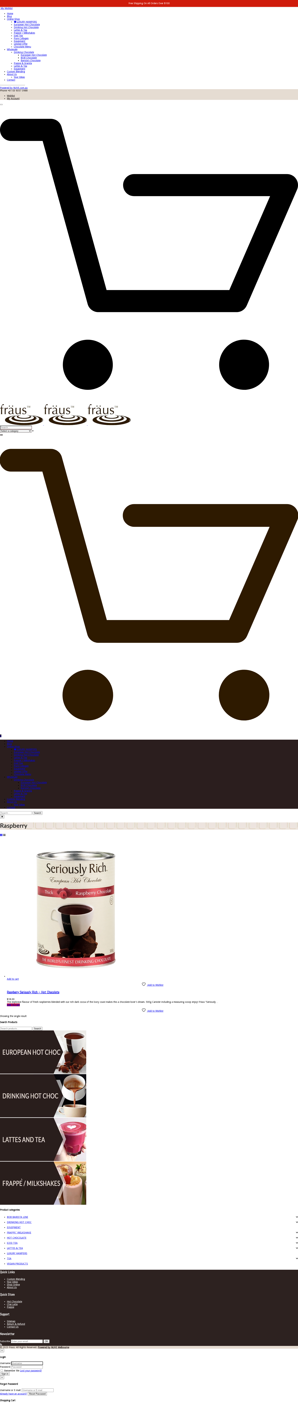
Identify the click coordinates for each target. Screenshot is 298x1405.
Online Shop (13, 19)
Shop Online (13, 1284)
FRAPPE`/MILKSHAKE (19, 1232)
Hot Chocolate (14, 1301)
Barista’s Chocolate (31, 60)
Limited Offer (21, 44)
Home (10, 13)
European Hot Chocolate (27, 24)
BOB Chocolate (29, 57)
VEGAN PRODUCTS (17, 1263)
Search (37, 1028)
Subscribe (5, 1341)
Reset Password (37, 1394)
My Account (13, 98)
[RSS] (1, 1344)
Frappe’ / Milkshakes (24, 32)
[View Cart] (149, 402)
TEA (9, 1258)
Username (5, 1363)
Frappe (10, 1307)
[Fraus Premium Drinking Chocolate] (65, 424)
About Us (12, 74)
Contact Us (12, 1326)
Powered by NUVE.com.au (14, 87)
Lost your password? (31, 1370)
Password (5, 1366)
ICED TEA (12, 1243)
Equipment (19, 41)
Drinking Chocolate (24, 52)
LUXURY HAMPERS (27, 21)
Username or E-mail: (10, 1390)
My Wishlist (6, 8)
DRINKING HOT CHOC (19, 1222)
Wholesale (12, 49)
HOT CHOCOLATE (16, 1237)
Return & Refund (16, 1324)
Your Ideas (19, 77)
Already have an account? (13, 1393)
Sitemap (11, 1321)
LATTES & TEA (15, 1248)
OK (46, 1341)
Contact (11, 79)
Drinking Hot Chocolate (26, 27)
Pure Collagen (21, 38)
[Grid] (1, 835)
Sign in (4, 1374)
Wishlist (11, 95)
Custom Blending (16, 71)
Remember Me (11, 1370)
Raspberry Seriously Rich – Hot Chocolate (33, 992)
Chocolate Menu (22, 46)
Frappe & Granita (23, 63)
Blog (9, 16)
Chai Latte (12, 1304)
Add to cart (13, 979)
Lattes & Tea (20, 30)
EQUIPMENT (14, 1227)
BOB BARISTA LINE (17, 1217)
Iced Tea (18, 35)
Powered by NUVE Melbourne (53, 1347)
